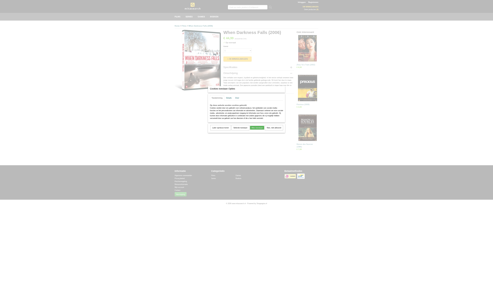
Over (237, 98)
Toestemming (217, 98)
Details (229, 98)
